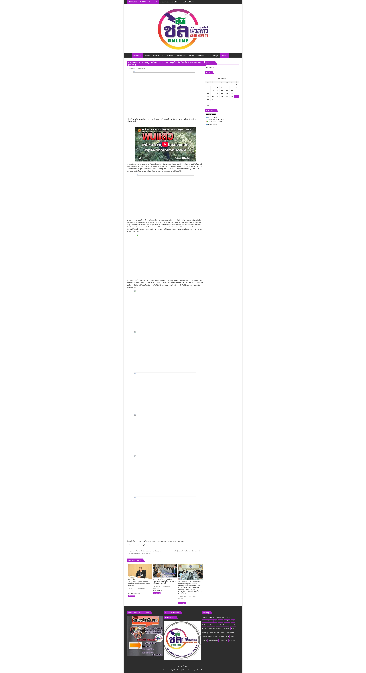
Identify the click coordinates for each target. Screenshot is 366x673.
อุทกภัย (215, 636)
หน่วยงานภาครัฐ (214, 633)
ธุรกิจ (232, 621)
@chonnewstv (141, 68)
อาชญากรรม (230, 633)
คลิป (130, 545)
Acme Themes (202, 670)
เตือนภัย (233, 636)
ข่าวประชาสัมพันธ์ (207, 621)
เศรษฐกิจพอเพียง (213, 640)
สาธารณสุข (205, 633)
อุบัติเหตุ (221, 636)
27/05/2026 (132, 588)
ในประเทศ (146, 545)
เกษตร (227, 636)
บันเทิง (204, 625)
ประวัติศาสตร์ (211, 625)
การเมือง (211, 617)
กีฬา (228, 617)
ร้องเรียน (204, 629)
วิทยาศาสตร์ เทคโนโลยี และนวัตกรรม (219, 629)
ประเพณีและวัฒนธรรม (223, 625)
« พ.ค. (207, 105)
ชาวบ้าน (134, 545)
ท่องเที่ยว (227, 621)
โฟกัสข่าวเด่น (140, 545)
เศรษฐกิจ (204, 640)
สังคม (232, 629)
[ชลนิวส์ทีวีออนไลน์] (129, 55)
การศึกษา (204, 617)
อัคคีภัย (223, 633)
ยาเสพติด (233, 625)
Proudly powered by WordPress (170, 670)
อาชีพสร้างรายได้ (206, 636)
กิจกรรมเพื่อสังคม (220, 617)
